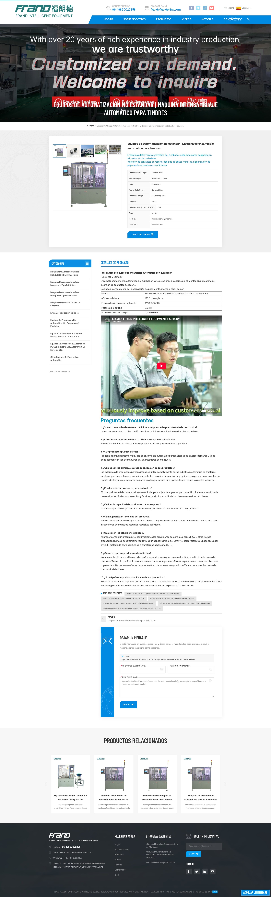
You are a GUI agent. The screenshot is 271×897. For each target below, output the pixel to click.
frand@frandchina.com (166, 9)
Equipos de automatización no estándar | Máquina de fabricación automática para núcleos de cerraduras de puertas (200, 798)
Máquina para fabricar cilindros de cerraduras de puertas (114, 798)
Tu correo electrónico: (133, 666)
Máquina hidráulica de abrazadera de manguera (162, 845)
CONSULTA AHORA (141, 235)
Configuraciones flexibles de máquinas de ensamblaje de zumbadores (131, 608)
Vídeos (186, 19)
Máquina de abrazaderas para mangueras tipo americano (64, 294)
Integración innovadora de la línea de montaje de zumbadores (128, 603)
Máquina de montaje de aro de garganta (65, 304)
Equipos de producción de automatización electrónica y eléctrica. (64, 323)
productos (163, 19)
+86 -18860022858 (73, 858)
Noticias (207, 19)
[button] (225, 784)
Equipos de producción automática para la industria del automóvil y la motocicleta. (67, 347)
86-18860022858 (124, 9)
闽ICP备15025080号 (141, 892)
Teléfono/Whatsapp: (180, 666)
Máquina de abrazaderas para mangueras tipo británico (64, 283)
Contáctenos (120, 870)
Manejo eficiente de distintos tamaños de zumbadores (172, 598)
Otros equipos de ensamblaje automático (64, 359)
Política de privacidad (182, 892)
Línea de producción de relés (64, 313)
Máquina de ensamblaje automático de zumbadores (157, 798)
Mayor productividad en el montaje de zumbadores (124, 598)
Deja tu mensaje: (129, 677)
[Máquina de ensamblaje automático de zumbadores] (157, 774)
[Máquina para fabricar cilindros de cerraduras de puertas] (114, 774)
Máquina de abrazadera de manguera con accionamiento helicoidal (160, 855)
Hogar (108, 19)
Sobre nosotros (134, 19)
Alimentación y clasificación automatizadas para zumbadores (185, 603)
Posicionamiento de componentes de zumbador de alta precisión (153, 594)
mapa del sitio (157, 892)
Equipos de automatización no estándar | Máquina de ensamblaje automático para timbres (158, 659)
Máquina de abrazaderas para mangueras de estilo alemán (64, 273)
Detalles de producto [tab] (115, 262)
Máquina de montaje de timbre (160, 862)
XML (168, 892)
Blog (117, 875)
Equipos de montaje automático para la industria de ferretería (122, 126)
